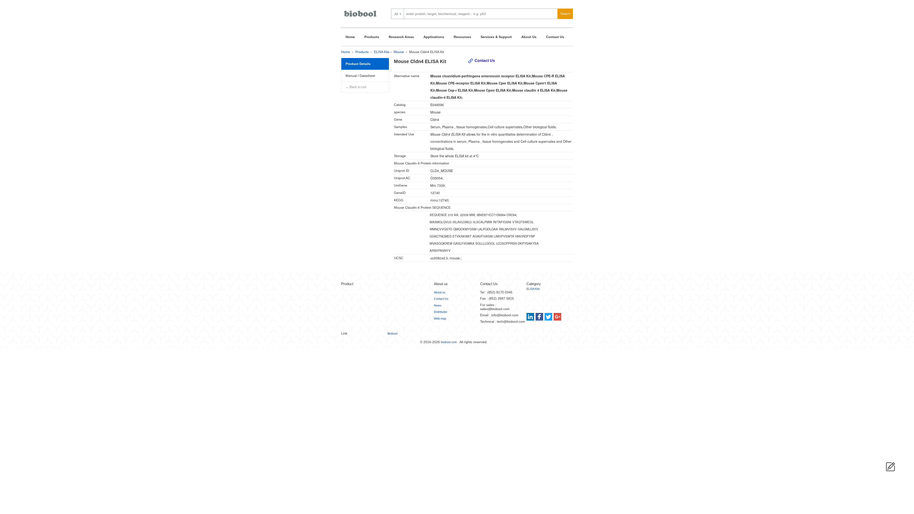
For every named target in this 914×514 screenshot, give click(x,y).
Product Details (358, 64)
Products (371, 37)
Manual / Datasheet (360, 76)
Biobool (392, 333)
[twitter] (548, 317)
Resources (462, 37)
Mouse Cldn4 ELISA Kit (426, 52)
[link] (531, 317)
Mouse (399, 52)
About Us (528, 37)
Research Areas (401, 37)
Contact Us (555, 37)
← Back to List (356, 87)
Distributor (440, 312)
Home (350, 37)
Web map (440, 318)
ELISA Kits (381, 52)
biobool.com (449, 342)
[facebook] (539, 317)
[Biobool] (360, 15)
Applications (433, 37)
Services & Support (496, 37)
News (437, 305)
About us (439, 292)
